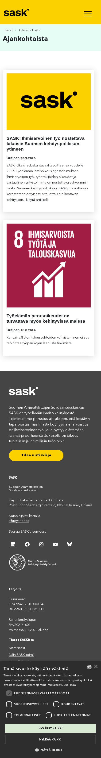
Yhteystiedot (19, 521)
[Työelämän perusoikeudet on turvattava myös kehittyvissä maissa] (49, 265)
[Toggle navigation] (88, 12)
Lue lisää (70, 685)
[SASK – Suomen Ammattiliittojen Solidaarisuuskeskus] (17, 12)
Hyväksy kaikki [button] (51, 728)
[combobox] (89, 667)
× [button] (95, 666)
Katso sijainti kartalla (24, 516)
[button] (50, 750)
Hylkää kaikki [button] (50, 739)
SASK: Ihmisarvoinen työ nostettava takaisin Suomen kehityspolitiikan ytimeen (46, 144)
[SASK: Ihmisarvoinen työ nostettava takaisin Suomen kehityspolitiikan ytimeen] (49, 101)
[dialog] (50, 709)
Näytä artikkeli (37, 200)
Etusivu (8, 30)
